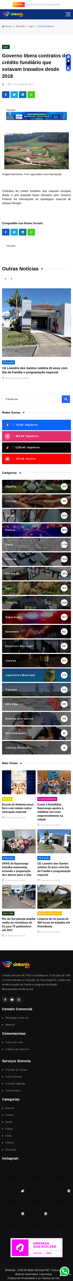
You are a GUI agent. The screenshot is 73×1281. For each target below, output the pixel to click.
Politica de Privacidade (21, 1278)
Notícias (20, 26)
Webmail (10, 1270)
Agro (31, 26)
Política (9, 1142)
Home (8, 26)
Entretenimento (47, 799)
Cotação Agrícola (15, 1083)
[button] (5, 279)
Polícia (9, 1129)
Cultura (7, 799)
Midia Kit (10, 1025)
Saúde (8, 1122)
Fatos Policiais (13, 1077)
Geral (8, 1136)
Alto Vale (8, 913)
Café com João (14, 1042)
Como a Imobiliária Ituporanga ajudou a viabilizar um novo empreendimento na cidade (50, 812)
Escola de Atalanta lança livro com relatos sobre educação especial (18, 808)
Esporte (9, 1108)
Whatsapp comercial (17, 1018)
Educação (8, 362)
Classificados (13, 1090)
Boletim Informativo (50, 913)
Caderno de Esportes (17, 1049)
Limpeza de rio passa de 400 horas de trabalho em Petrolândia (53, 922)
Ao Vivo (18, 4)
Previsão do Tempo (16, 1070)
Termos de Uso (50, 1278)
